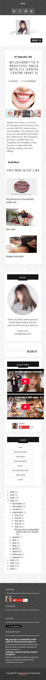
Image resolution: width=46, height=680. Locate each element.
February (17, 554)
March (15, 551)
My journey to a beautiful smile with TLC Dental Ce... (26, 531)
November (17, 506)
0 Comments (30, 81)
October (16, 509)
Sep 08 (18, 521)
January (16, 557)
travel (20, 480)
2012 (12, 566)
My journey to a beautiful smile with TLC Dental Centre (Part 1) (21, 640)
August (16, 537)
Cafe (20, 447)
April (15, 548)
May (14, 546)
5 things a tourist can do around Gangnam (21, 653)
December (17, 503)
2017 (12, 495)
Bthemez (23, 675)
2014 (12, 560)
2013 (12, 563)
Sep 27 (18, 515)
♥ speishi (14, 81)
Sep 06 (18, 523)
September (17, 512)
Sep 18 (18, 518)
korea (20, 466)
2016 (12, 498)
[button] (38, 98)
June (14, 543)
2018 (12, 492)
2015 (12, 500)
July (14, 540)
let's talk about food (20, 470)
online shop (20, 475)
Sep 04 (18, 526)
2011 (12, 568)
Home (23, 3)
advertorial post (20, 461)
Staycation (20, 457)
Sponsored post (20, 452)
